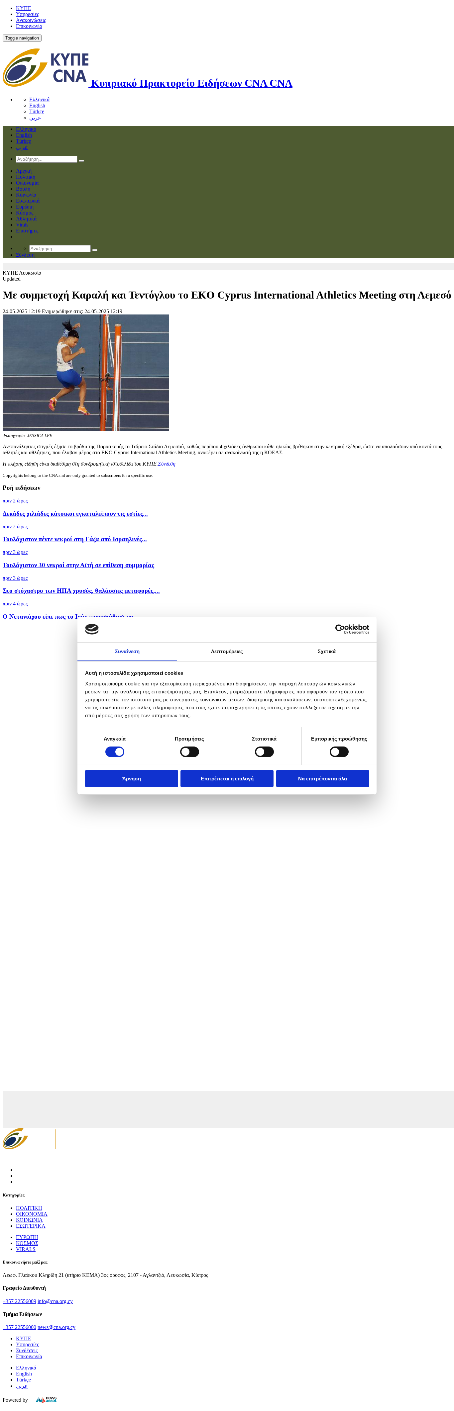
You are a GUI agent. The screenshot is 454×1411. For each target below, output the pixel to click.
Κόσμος (24, 213)
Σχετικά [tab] (327, 651)
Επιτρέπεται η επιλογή (227, 778)
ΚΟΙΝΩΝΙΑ (29, 1220)
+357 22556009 (19, 1301)
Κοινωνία (26, 195)
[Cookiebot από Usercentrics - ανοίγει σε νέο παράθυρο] (340, 629)
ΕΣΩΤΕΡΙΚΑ (31, 1226)
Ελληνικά (39, 99)
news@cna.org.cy (56, 1327)
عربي (35, 118)
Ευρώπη (25, 207)
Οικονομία (27, 183)
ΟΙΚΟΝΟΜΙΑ (32, 1214)
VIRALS (26, 1249)
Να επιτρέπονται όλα (322, 778)
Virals (22, 224)
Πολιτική (25, 177)
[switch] (189, 752)
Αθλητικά (26, 218)
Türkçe (36, 111)
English (37, 105)
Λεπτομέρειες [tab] (227, 651)
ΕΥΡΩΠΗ (27, 1237)
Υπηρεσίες (27, 14)
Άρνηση (131, 778)
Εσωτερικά (28, 201)
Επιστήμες (27, 230)
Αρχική (24, 171)
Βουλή (23, 189)
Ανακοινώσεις (31, 20)
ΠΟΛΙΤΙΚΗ (29, 1208)
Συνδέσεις (27, 1350)
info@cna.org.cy (55, 1301)
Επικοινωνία (29, 26)
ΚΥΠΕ (23, 8)
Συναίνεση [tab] (127, 651)
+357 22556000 (19, 1327)
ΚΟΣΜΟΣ (27, 1243)
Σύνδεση (166, 464)
